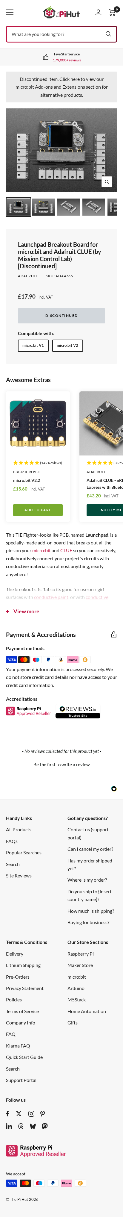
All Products (18, 829)
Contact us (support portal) (88, 833)
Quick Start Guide (24, 1057)
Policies (14, 999)
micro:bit (41, 550)
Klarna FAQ (18, 1045)
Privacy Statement (25, 988)
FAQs (12, 841)
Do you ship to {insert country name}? (89, 895)
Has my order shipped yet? (89, 864)
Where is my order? (87, 880)
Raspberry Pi (80, 953)
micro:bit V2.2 (26, 480)
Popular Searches (23, 852)
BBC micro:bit (27, 472)
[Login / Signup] (98, 12)
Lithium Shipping (23, 965)
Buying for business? (88, 922)
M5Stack (76, 999)
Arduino (75, 988)
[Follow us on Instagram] (31, 1114)
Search (13, 864)
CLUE (66, 550)
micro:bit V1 (33, 345)
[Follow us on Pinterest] (42, 1114)
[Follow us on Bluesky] (33, 1126)
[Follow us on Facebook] (7, 1114)
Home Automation (86, 1011)
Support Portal (21, 1080)
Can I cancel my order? (90, 849)
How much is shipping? (90, 911)
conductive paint (51, 597)
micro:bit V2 (67, 345)
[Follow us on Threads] (21, 1126)
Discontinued (61, 315)
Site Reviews (19, 875)
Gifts (72, 1022)
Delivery (14, 953)
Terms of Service (22, 1011)
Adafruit (28, 276)
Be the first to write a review (61, 764)
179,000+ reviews (67, 60)
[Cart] (112, 12)
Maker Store (80, 965)
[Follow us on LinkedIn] (9, 1126)
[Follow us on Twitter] (18, 1113)
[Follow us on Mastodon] (45, 1126)
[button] (61, 764)
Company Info (20, 1022)
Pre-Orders (18, 977)
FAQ (11, 1034)
